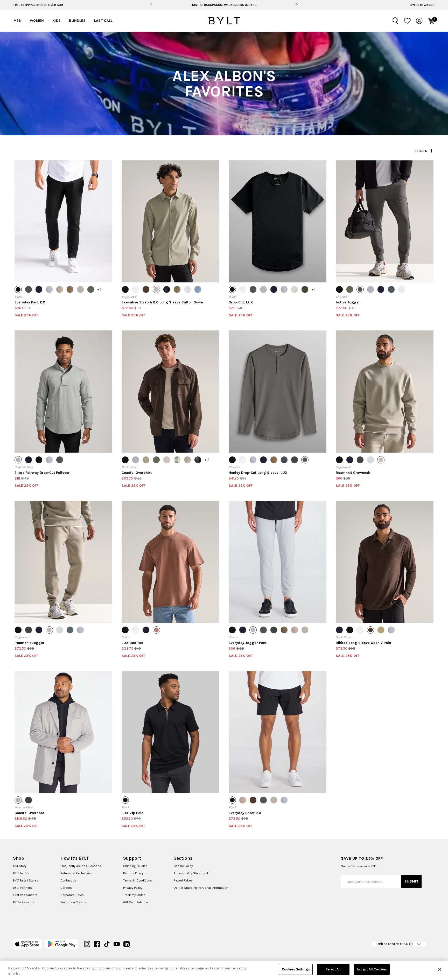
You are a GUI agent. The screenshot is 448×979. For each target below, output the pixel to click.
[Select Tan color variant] (70, 289)
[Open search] (395, 20)
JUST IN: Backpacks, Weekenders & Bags (224, 5)
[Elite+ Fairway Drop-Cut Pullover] (63, 391)
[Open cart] (431, 20)
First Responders (25, 895)
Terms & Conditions (137, 880)
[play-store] (61, 944)
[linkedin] (126, 944)
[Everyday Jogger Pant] (277, 562)
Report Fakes (183, 880)
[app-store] (27, 944)
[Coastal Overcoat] (63, 732)
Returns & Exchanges (76, 873)
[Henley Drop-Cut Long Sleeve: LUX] (277, 391)
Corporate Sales (72, 895)
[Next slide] (297, 4)
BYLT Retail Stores (25, 880)
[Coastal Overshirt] (170, 391)
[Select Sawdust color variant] (146, 459)
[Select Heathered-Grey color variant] (263, 289)
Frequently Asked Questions (80, 866)
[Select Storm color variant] (49, 289)
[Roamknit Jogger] (63, 562)
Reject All (333, 969)
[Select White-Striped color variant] (187, 289)
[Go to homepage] (224, 21)
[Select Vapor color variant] (401, 289)
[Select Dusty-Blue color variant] (70, 630)
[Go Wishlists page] (407, 21)
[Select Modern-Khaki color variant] (380, 630)
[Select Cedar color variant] (156, 630)
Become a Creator (73, 902)
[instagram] (87, 944)
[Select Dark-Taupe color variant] (284, 630)
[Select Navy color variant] (39, 289)
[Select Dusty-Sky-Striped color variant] (197, 289)
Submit (411, 881)
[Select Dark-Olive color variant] (90, 289)
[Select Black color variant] (18, 289)
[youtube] (117, 944)
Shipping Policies (135, 866)
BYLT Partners (22, 888)
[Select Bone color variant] (294, 289)
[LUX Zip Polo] (170, 732)
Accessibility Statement (191, 873)
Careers (66, 888)
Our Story (19, 866)
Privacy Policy (132, 888)
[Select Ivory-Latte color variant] (187, 459)
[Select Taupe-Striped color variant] (177, 289)
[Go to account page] (419, 20)
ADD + (28, 273)
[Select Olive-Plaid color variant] (177, 459)
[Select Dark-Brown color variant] (146, 289)
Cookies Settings (296, 969)
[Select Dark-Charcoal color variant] (294, 459)
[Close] (439, 969)
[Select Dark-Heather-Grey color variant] (284, 459)
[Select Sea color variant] (391, 289)
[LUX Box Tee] (170, 562)
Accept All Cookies (372, 969)
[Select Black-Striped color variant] (166, 289)
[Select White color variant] (135, 289)
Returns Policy (133, 873)
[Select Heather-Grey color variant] (370, 289)
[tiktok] (107, 944)
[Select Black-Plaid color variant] (197, 459)
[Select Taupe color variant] (59, 289)
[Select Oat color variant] (80, 289)
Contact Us (68, 880)
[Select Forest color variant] (305, 289)
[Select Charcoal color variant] (28, 289)
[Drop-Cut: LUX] (277, 221)
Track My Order (134, 895)
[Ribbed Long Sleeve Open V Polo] (384, 562)
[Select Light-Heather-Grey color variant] (370, 459)
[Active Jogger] (384, 221)
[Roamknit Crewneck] (384, 391)
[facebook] (97, 944)
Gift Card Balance (135, 902)
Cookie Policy (183, 866)
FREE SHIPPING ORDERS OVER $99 (38, 5)
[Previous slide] (151, 4)
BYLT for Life (21, 873)
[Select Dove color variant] (166, 459)
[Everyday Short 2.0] (277, 732)
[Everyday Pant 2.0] (63, 221)
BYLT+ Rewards (422, 5)
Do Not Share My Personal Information (201, 888)
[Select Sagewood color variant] (156, 289)
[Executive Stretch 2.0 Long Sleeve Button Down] (170, 221)
